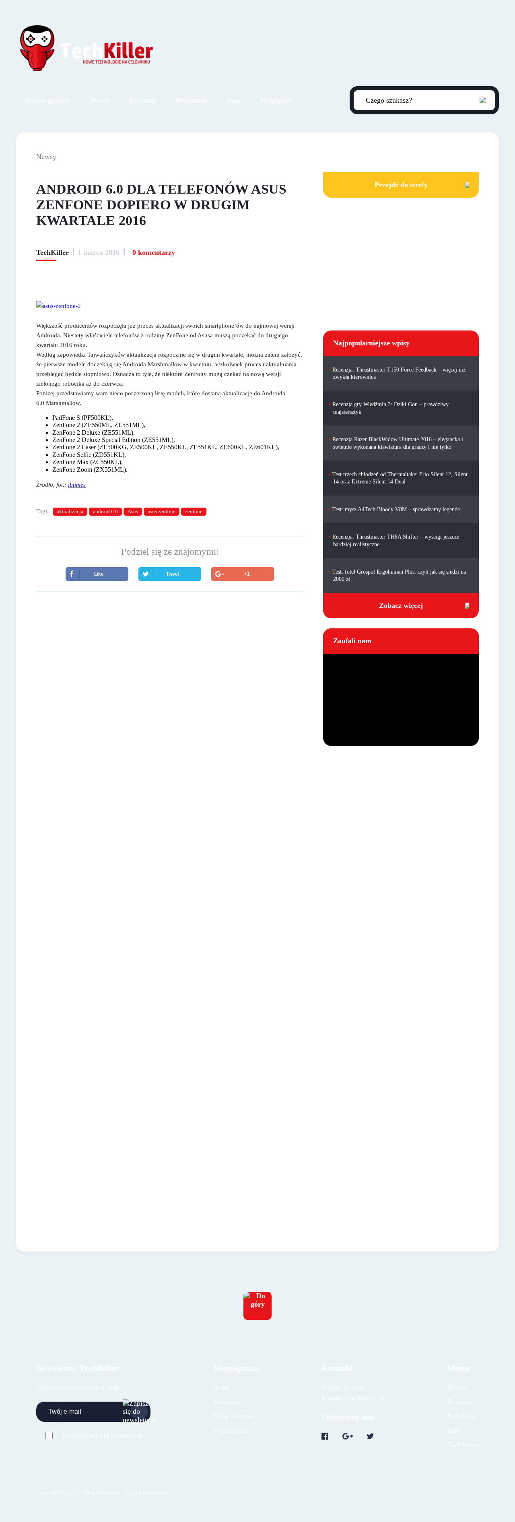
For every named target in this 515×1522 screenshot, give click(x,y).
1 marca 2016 (98, 252)
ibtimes (77, 484)
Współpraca (230, 1430)
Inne (233, 100)
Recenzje (143, 100)
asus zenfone (161, 511)
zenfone (193, 511)
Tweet (172, 574)
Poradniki (191, 100)
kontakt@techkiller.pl (353, 1398)
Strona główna (47, 100)
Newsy (99, 100)
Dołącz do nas (234, 1416)
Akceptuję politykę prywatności (101, 1435)
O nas (221, 1387)
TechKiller (52, 252)
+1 (247, 574)
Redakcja (226, 1402)
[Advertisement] (169, 668)
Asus (133, 511)
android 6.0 (105, 511)
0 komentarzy (153, 252)
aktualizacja (70, 511)
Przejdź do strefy (401, 185)
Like (99, 574)
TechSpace (276, 100)
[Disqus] (169, 847)
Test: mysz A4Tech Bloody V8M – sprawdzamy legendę (396, 509)
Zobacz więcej (401, 605)
